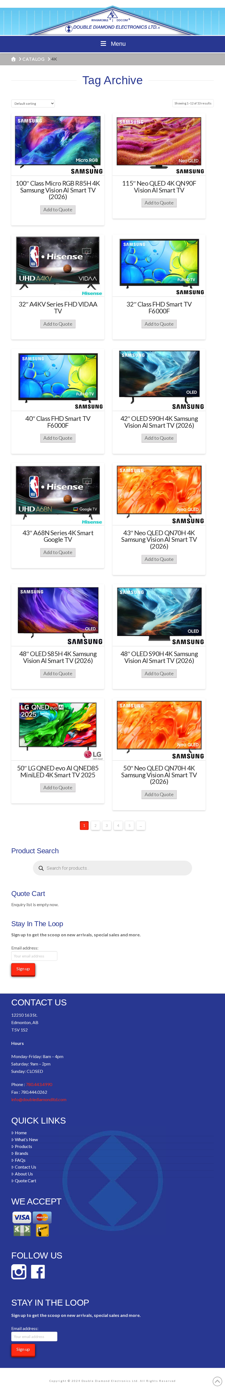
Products (23, 1146)
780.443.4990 (39, 1084)
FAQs (20, 1160)
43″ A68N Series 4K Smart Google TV (57, 536)
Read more (58, 166)
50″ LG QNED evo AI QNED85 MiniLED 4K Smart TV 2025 (58, 771)
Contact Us (25, 1166)
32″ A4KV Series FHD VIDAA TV (58, 307)
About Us (24, 1173)
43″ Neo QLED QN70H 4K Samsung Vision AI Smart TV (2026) (158, 539)
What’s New (26, 1139)
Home (21, 1132)
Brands (21, 1153)
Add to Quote (57, 209)
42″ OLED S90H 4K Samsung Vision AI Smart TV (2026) (159, 422)
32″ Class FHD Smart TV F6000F (159, 307)
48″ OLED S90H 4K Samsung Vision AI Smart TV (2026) (159, 657)
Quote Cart (25, 1180)
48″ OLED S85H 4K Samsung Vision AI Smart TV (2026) (58, 657)
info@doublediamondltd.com (38, 1099)
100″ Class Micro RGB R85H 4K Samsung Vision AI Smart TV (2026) (58, 190)
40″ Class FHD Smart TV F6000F (57, 422)
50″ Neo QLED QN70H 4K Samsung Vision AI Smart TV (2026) (158, 775)
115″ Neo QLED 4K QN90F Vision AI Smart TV (159, 186)
